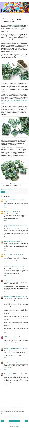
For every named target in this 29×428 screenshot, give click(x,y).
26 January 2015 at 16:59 (21, 373)
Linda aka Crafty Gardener (11, 225)
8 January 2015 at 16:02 (21, 348)
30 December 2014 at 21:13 (18, 280)
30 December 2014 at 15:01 (17, 266)
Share (3, 192)
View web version (14, 423)
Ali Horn (6, 336)
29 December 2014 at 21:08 (16, 254)
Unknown (6, 254)
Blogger (17, 426)
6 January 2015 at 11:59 (21, 296)
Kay (5, 211)
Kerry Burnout (7, 280)
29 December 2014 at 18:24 (15, 241)
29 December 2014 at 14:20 (13, 211)
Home (14, 421)
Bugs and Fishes (8, 296)
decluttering (15, 25)
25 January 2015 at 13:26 (18, 362)
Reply (5, 207)
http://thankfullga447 (9, 199)
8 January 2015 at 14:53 (14, 336)
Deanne (6, 241)
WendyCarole (7, 362)
